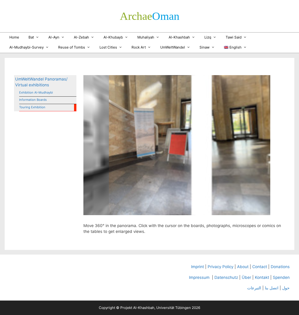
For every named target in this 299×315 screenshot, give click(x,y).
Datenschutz (226, 277)
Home (14, 37)
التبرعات (254, 288)
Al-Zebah (81, 37)
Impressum (199, 277)
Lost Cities (108, 47)
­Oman (149, 16)
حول (286, 288)
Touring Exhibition (32, 107)
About (243, 266)
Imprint (197, 266)
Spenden (281, 277)
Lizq (207, 37)
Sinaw (204, 47)
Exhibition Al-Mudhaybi (36, 92)
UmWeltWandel (172, 47)
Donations (280, 266)
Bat (31, 37)
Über (246, 277)
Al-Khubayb (113, 37)
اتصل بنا (271, 288)
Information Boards (33, 100)
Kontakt (262, 277)
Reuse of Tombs (71, 47)
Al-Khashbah (179, 37)
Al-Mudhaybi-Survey (26, 47)
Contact (259, 266)
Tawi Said (234, 37)
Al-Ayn (53, 37)
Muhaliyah (145, 37)
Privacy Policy (220, 266)
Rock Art (139, 47)
